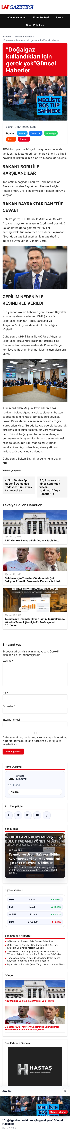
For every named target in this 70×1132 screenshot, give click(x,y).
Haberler (7, 36)
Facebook (35, 133)
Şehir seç (14, 785)
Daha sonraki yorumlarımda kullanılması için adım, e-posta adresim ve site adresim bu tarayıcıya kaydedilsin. (35, 741)
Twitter (22, 133)
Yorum (8, 661)
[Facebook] (9, 815)
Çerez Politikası (35, 25)
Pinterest (24, 139)
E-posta (9, 706)
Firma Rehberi (41, 17)
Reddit (11, 139)
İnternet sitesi (11, 719)
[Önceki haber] (52, 838)
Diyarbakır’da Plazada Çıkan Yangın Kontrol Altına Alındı (36, 964)
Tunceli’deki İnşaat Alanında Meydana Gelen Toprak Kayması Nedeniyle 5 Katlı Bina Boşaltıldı (34, 959)
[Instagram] (28, 815)
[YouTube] (37, 815)
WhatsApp (51, 133)
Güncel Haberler (16, 17)
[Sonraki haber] (60, 838)
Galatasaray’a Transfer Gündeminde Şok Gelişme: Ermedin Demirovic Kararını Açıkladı (33, 946)
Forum (59, 17)
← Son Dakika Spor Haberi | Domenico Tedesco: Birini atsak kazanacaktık (18, 485)
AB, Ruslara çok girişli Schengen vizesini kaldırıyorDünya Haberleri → (49, 487)
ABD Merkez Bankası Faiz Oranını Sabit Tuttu (30, 941)
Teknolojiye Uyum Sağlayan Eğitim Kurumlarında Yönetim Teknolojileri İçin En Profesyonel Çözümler (34, 953)
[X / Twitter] (18, 815)
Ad (5, 692)
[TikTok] (47, 815)
